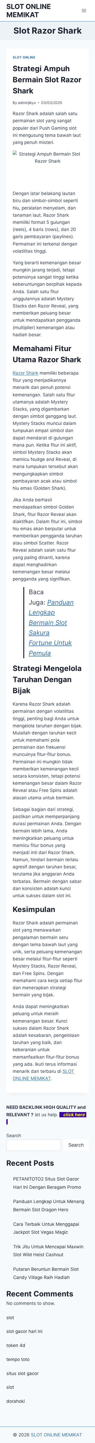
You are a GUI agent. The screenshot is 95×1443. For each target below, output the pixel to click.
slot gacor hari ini (24, 1331)
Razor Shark (25, 373)
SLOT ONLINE (24, 57)
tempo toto (18, 1359)
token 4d (15, 1345)
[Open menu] (84, 10)
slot (10, 1317)
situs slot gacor (22, 1373)
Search (13, 1135)
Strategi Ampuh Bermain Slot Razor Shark (47, 79)
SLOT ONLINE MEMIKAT (56, 1434)
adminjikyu (27, 103)
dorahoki (15, 1401)
